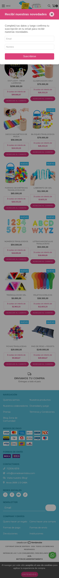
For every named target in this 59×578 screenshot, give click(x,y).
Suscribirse (29, 56)
